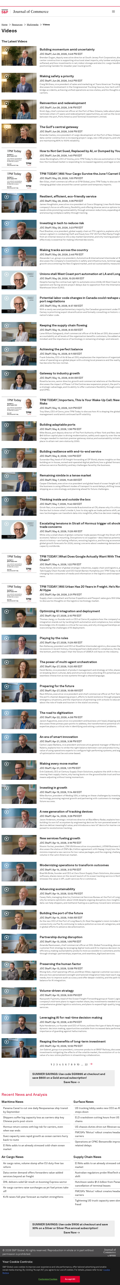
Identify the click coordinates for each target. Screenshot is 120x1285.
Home (5, 24)
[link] (72, 1078)
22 (86, 1064)
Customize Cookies (47, 1279)
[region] (60, 1271)
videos (46, 24)
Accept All (70, 1279)
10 (78, 1064)
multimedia (32, 24)
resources (17, 24)
